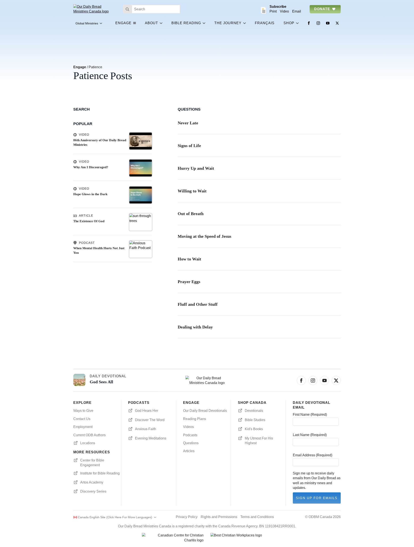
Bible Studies (255, 420)
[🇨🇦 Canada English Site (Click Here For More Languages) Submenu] (154, 517)
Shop (289, 23)
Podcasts (190, 435)
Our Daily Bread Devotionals (205, 410)
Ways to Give (83, 410)
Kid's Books (254, 429)
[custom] (336, 380)
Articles (188, 451)
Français (264, 23)
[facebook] (301, 380)
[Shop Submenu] (298, 23)
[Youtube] (327, 23)
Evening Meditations (150, 438)
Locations (87, 443)
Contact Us (81, 419)
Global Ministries (86, 23)
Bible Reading (186, 23)
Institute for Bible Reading (100, 473)
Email (296, 11)
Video (284, 11)
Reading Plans (194, 419)
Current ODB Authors (89, 435)
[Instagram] (318, 23)
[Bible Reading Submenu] (205, 23)
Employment (83, 427)
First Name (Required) (310, 414)
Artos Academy (91, 482)
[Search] (127, 9)
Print (273, 11)
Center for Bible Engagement (92, 462)
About (151, 23)
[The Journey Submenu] (245, 23)
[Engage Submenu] (135, 23)
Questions (191, 443)
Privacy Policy (187, 517)
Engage (123, 23)
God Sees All (101, 381)
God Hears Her (146, 410)
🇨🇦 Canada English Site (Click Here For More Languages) (112, 517)
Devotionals (254, 410)
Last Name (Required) (310, 435)
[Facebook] (308, 23)
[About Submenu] (162, 23)
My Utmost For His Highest (259, 440)
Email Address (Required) (312, 455)
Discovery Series (93, 491)
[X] (337, 23)
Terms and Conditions (257, 517)
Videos (188, 427)
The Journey (228, 23)
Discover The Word (150, 420)
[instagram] (312, 380)
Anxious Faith (145, 429)
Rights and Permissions (219, 517)
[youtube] (324, 380)
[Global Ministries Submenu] (101, 23)
